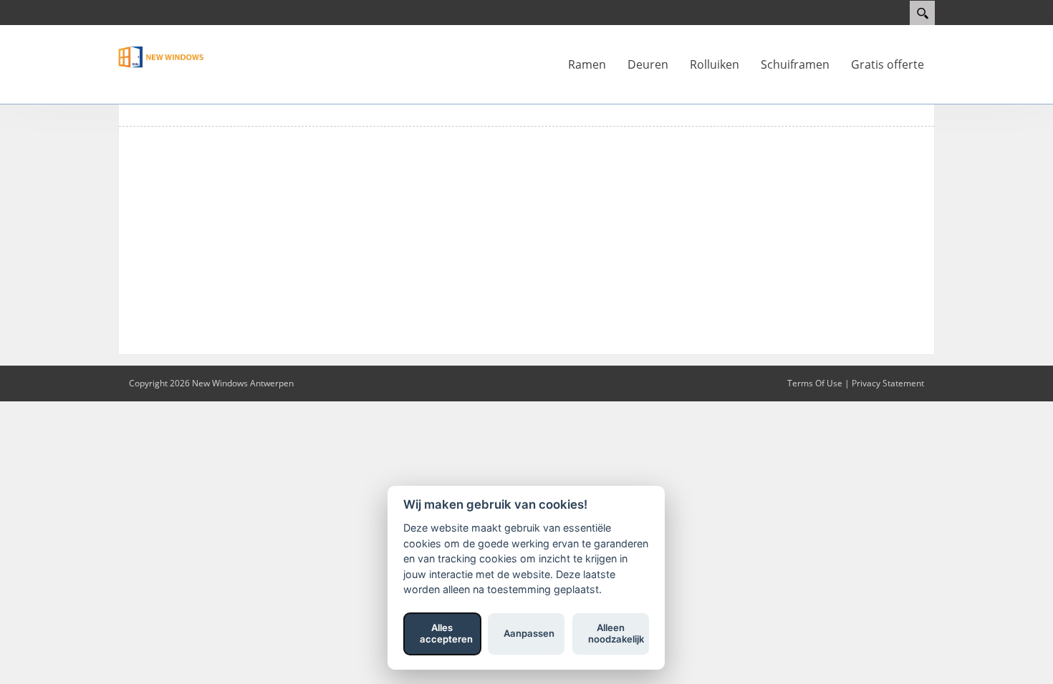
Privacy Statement (888, 383)
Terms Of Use (814, 383)
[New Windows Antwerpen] (161, 55)
